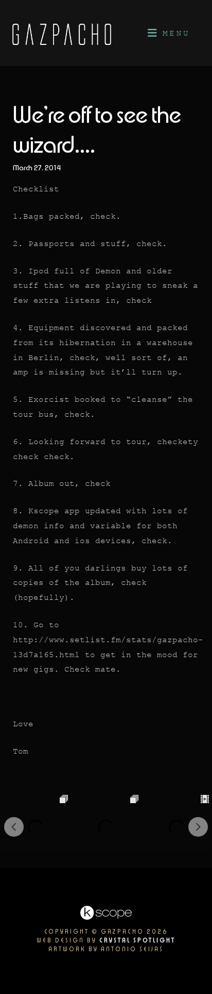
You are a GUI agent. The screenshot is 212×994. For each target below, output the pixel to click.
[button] (167, 33)
